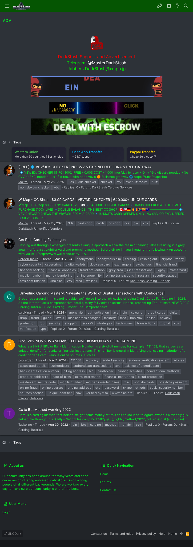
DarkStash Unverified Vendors (40, 228)
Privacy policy (146, 533)
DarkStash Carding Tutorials (150, 281)
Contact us (108, 490)
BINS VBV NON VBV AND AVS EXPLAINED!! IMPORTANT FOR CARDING (77, 341)
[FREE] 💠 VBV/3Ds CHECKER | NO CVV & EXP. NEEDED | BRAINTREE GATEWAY (85, 167)
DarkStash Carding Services (112, 187)
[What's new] (177, 6)
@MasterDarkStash (107, 62)
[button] (7, 6)
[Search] (186, 6)
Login (6, 512)
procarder (25, 360)
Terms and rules (121, 533)
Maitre (23, 182)
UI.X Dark (14, 533)
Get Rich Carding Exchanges (42, 239)
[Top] (181, 533)
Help (162, 533)
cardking (24, 312)
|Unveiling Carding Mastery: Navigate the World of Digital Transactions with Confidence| (91, 293)
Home (104, 474)
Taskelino (25, 424)
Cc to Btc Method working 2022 (44, 409)
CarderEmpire (28, 259)
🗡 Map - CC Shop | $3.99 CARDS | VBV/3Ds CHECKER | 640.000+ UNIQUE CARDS (87, 199)
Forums (105, 482)
